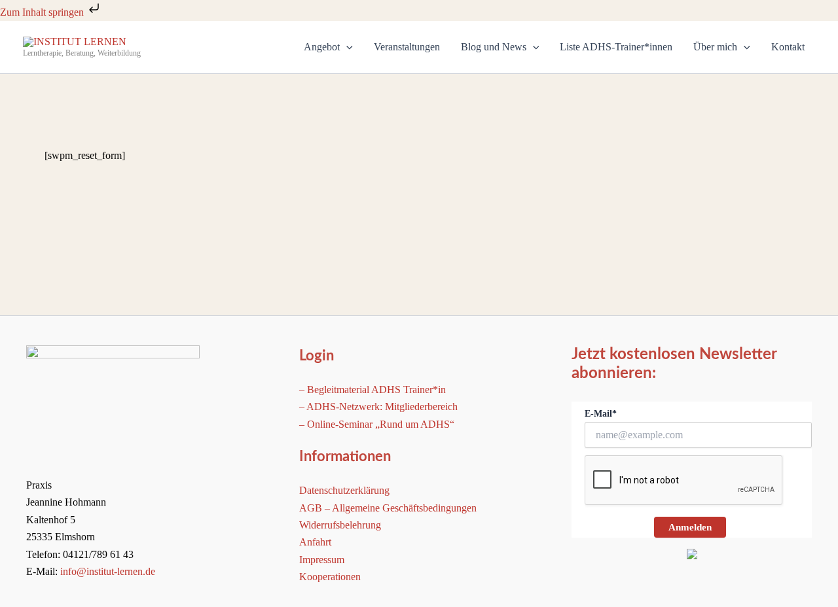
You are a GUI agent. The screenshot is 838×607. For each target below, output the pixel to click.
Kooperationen (330, 576)
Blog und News (493, 46)
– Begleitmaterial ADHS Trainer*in (372, 389)
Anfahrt (315, 541)
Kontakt (788, 46)
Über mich (715, 46)
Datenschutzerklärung (344, 490)
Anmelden (690, 527)
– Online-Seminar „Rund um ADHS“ (376, 424)
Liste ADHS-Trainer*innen (616, 46)
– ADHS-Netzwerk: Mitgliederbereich (378, 406)
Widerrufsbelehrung (340, 524)
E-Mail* (601, 414)
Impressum (321, 559)
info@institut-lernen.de (107, 571)
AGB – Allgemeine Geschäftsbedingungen (388, 507)
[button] (346, 47)
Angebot (322, 46)
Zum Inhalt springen (43, 12)
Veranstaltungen (407, 46)
